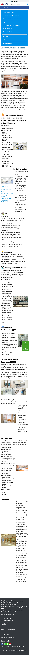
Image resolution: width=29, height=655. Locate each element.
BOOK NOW (25, 344)
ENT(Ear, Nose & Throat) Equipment (11, 25)
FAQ (3, 40)
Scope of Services (8, 12)
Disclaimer (13, 646)
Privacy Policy (20, 646)
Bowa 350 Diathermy (7, 28)
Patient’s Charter (5, 646)
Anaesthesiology (7, 43)
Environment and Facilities (10, 16)
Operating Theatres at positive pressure (12, 18)
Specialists (5, 36)
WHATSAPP (25, 349)
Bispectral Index (6, 22)
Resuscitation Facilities (8, 31)
